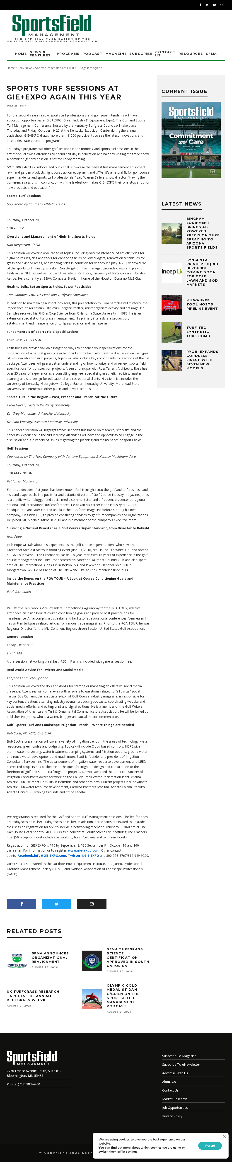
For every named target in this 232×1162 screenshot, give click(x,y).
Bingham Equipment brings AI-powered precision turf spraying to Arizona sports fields (203, 233)
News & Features (40, 53)
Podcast (92, 54)
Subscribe (140, 54)
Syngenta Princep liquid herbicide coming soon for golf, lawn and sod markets (202, 272)
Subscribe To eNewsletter (181, 1064)
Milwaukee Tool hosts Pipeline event (202, 304)
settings (132, 1152)
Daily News (25, 68)
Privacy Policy (172, 1116)
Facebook (25, 855)
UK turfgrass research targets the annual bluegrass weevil (33, 996)
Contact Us (165, 53)
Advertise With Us (175, 1073)
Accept (210, 1145)
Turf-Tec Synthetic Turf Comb (198, 332)
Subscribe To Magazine (179, 1056)
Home (21, 54)
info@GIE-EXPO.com (50, 855)
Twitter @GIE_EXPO (83, 855)
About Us (169, 1082)
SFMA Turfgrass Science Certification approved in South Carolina (128, 957)
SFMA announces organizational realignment (50, 957)
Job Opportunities (175, 1107)
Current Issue (185, 91)
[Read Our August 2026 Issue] (191, 141)
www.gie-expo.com (83, 850)
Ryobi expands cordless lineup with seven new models (202, 360)
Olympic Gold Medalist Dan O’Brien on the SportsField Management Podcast (123, 995)
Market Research (174, 1099)
